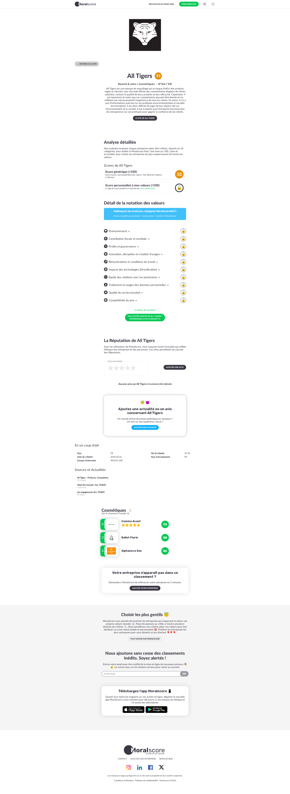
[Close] (185, 689)
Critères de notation (145, 310)
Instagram (128, 767)
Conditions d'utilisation (124, 781)
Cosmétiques (147, 84)
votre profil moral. (147, 188)
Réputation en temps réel (161, 4)
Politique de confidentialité (146, 781)
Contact (122, 759)
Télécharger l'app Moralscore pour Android (156, 709)
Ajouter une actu (175, 367)
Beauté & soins (127, 84)
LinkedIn (139, 767)
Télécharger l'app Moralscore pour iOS (133, 709)
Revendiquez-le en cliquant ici (145, 317)
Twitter (161, 767)
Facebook (150, 767)
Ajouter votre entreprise (145, 588)
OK (184, 674)
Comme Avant (131, 521)
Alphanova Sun (131, 550)
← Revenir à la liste (87, 64)
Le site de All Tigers (145, 118)
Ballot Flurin (129, 537)
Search (204, 4)
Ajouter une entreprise (143, 759)
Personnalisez (189, 4)
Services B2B (165, 759)
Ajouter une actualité (145, 427)
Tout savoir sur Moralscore (145, 639)
